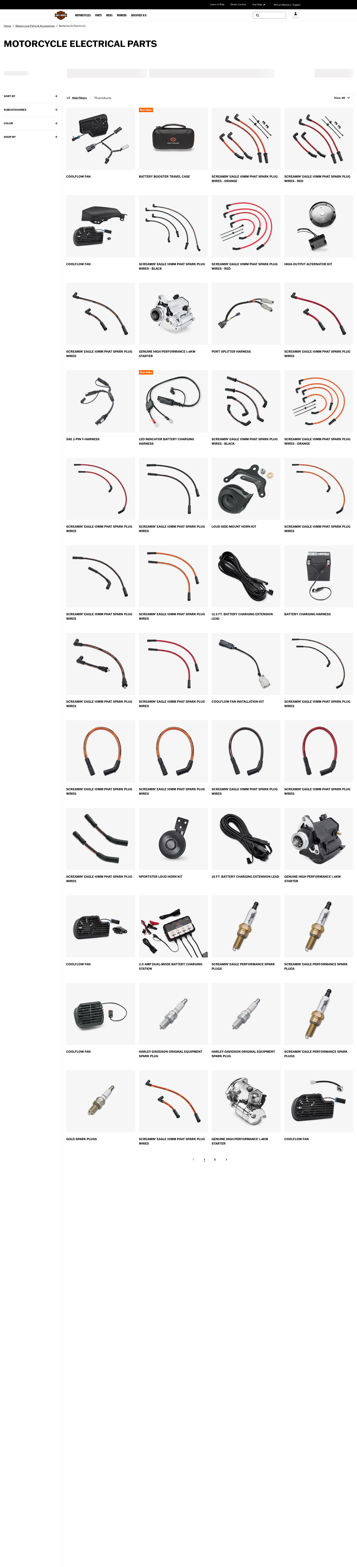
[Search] (269, 15)
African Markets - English (287, 4)
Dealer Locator (238, 4)
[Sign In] (295, 15)
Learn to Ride (217, 4)
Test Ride (257, 4)
